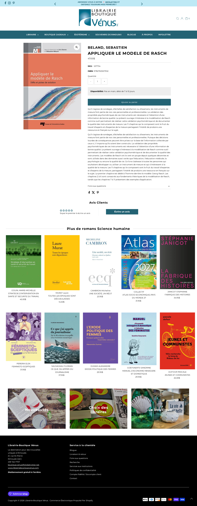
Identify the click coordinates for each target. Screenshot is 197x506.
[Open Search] (177, 18)
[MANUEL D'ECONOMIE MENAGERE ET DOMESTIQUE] (139, 338)
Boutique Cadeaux (55, 34)
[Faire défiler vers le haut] (191, 498)
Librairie (31, 34)
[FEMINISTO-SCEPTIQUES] (23, 336)
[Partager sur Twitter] (93, 193)
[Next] (142, 3)
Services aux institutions (81, 466)
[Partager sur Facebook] (89, 193)
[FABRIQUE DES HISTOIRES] (177, 262)
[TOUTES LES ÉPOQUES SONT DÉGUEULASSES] (62, 262)
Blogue (131, 34)
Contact (73, 478)
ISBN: (90, 71)
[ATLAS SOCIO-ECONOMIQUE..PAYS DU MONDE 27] (139, 262)
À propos (147, 34)
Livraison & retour (78, 454)
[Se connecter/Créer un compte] (182, 18)
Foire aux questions (97, 186)
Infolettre (164, 34)
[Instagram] (9, 3)
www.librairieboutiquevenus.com (23, 468)
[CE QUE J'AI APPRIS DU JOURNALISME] (62, 338)
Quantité (92, 76)
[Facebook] (5, 3)
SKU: (90, 66)
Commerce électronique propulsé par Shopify (71, 500)
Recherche (75, 462)
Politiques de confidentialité (83, 470)
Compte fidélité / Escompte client (85, 474)
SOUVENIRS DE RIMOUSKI (108, 34)
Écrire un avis (122, 211)
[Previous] (55, 3)
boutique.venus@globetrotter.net (23, 465)
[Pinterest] (13, 3)
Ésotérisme (81, 34)
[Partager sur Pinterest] (98, 193)
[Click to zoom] (77, 47)
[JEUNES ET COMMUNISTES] (177, 340)
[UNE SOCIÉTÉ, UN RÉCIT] (100, 261)
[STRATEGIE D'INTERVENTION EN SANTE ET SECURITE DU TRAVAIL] (23, 261)
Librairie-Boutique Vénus (36, 500)
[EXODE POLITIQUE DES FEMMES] (100, 338)
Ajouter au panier (129, 102)
